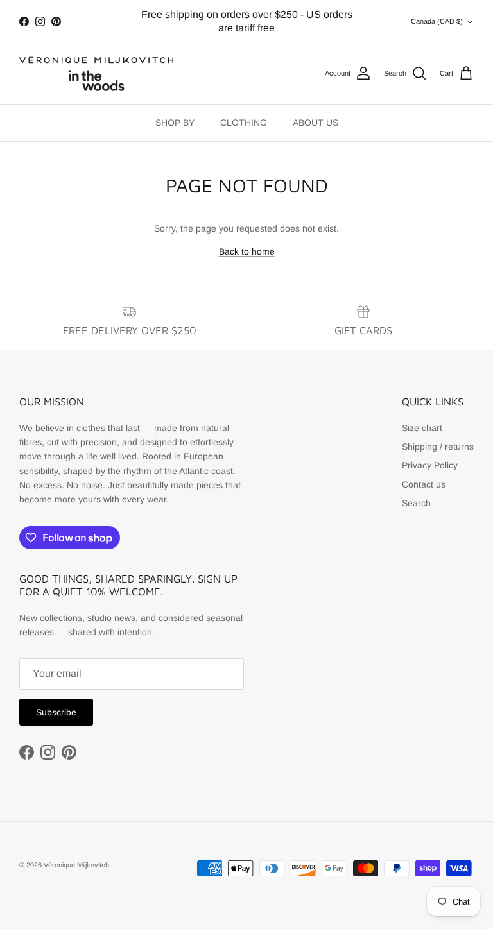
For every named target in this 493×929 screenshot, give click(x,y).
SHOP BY (175, 122)
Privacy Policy (430, 465)
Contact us (423, 484)
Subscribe (56, 712)
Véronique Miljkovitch (76, 865)
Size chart (422, 428)
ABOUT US (315, 122)
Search (416, 503)
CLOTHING (243, 122)
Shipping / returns (438, 446)
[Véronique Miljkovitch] (96, 73)
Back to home (247, 251)
